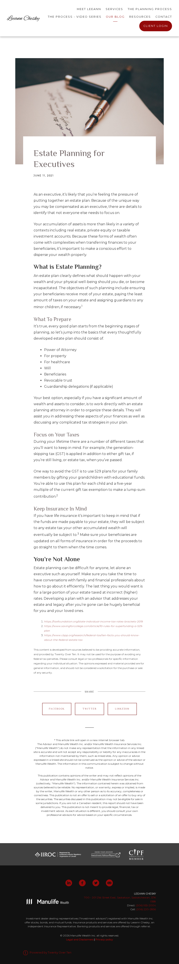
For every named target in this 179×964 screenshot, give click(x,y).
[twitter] (96, 882)
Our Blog (115, 16)
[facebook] (82, 882)
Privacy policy (104, 939)
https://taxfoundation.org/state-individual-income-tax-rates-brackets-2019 (93, 621)
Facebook (57, 708)
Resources (140, 16)
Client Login (155, 26)
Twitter (90, 708)
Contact (163, 16)
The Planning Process (150, 9)
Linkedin (122, 708)
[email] (109, 882)
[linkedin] (69, 882)
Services (114, 9)
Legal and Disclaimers (79, 939)
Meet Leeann (89, 9)
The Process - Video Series (75, 16)
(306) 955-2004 (146, 905)
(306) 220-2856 (146, 909)
